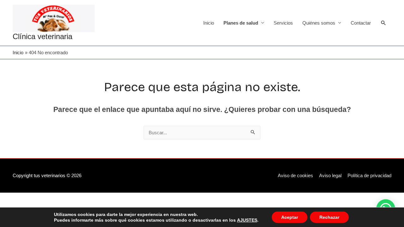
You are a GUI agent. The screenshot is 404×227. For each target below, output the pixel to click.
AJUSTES (247, 220)
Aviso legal (330, 175)
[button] (383, 23)
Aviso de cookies (295, 175)
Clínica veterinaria (42, 36)
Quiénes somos (318, 23)
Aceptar (289, 217)
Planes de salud (240, 23)
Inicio (208, 23)
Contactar (361, 23)
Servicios (283, 23)
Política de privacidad (369, 175)
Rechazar (329, 217)
